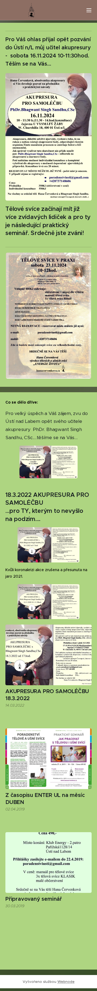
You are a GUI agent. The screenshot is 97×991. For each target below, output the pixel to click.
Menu (89, 10)
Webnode (66, 981)
